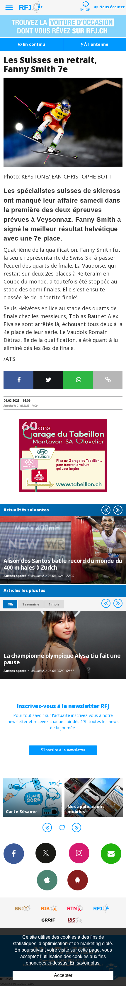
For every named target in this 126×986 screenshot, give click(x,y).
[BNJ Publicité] (23, 908)
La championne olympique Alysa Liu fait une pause (62, 659)
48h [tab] (10, 604)
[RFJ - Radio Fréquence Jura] (101, 908)
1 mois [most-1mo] (54, 604)
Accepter (63, 975)
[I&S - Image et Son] (75, 920)
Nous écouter (112, 6)
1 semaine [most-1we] (30, 604)
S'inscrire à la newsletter (63, 750)
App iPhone (47, 880)
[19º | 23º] (85, 0)
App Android (77, 880)
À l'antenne (95, 44)
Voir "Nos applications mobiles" (93, 797)
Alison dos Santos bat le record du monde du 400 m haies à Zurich (63, 564)
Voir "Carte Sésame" (32, 797)
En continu (33, 44)
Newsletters (111, 853)
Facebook (14, 853)
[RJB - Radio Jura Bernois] (49, 908)
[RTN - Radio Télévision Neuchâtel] (75, 908)
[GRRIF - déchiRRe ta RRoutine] (49, 920)
